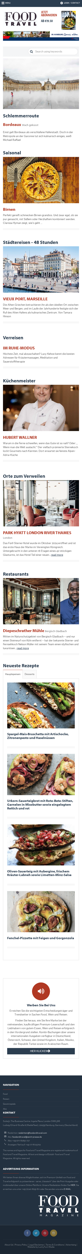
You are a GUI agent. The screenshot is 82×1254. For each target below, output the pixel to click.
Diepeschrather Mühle (35, 630)
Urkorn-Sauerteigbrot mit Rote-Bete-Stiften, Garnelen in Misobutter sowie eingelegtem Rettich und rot (40, 804)
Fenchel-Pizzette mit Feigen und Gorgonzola (40, 938)
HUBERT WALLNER (20, 437)
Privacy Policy (21, 1245)
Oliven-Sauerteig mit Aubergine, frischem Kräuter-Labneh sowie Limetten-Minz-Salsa (39, 873)
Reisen (6, 1099)
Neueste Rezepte (21, 665)
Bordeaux (20, 124)
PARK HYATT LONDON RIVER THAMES (37, 535)
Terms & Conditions (55, 1245)
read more (57, 555)
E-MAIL (67, 1189)
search (31, 51)
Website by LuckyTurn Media (41, 1247)
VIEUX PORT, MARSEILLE (25, 298)
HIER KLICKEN (38, 1051)
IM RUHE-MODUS (19, 347)
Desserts (29, 674)
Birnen (9, 209)
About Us (9, 1245)
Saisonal (12, 153)
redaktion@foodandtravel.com (32, 1133)
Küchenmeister (19, 381)
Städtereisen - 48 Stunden (30, 242)
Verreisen (13, 337)
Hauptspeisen (12, 674)
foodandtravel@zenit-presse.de (27, 1137)
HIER (73, 1185)
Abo (5, 1109)
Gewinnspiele (9, 1104)
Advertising (71, 1245)
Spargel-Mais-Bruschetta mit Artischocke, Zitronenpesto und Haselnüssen (38, 736)
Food (5, 1094)
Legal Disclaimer (36, 1245)
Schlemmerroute (21, 116)
